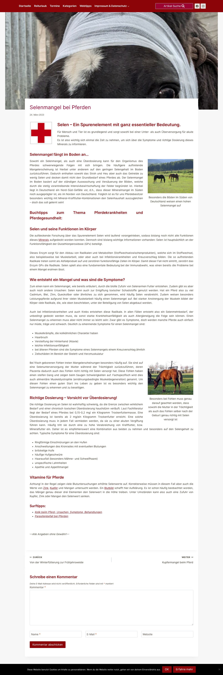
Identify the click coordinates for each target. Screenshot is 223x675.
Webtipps (85, 5)
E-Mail (92, 634)
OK (167, 669)
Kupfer (54, 488)
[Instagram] (203, 6)
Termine (55, 5)
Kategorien (69, 5)
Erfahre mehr (184, 669)
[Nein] (219, 669)
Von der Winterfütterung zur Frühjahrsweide (56, 560)
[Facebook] (197, 6)
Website (147, 634)
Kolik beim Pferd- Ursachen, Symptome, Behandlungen (68, 512)
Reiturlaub (40, 5)
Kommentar (38, 587)
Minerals (44, 239)
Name (36, 634)
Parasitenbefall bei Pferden (51, 516)
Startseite (25, 5)
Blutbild (109, 488)
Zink (45, 488)
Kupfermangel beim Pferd (177, 560)
